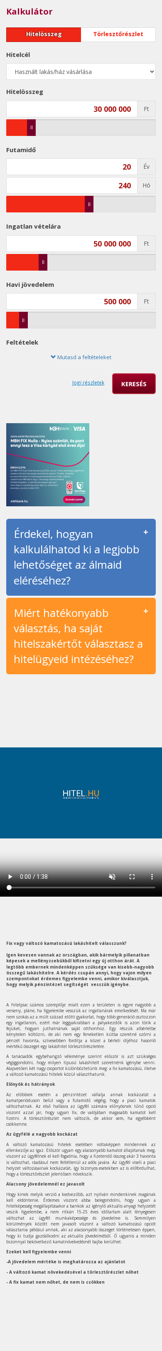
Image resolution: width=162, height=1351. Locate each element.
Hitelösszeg (44, 34)
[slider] (31, 127)
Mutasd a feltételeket (83, 357)
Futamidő (21, 149)
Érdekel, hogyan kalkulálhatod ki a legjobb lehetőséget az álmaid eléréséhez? (77, 556)
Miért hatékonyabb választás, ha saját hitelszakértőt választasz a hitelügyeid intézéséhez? (78, 635)
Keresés (134, 384)
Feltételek (22, 342)
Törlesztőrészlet (118, 34)
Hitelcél (18, 54)
